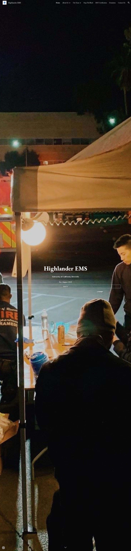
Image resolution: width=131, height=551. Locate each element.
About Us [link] (65, 3)
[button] (128, 2)
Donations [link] (112, 3)
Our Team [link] (76, 3)
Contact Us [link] (121, 3)
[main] (65, 268)
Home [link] (58, 3)
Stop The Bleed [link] (88, 3)
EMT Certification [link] (101, 3)
